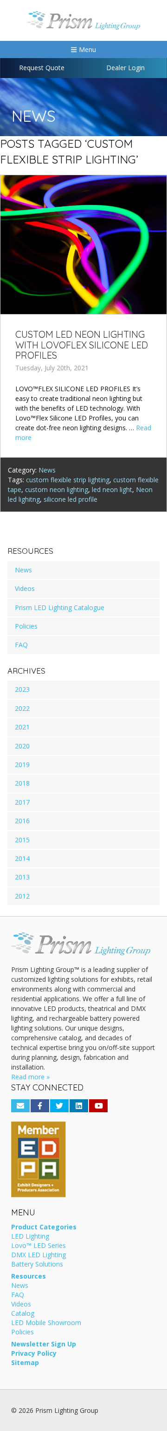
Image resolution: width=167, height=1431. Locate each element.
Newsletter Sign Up (43, 1344)
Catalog (22, 1314)
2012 (22, 896)
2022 (22, 708)
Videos (25, 588)
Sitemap (25, 1363)
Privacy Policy (34, 1354)
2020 (22, 746)
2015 (22, 839)
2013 (22, 877)
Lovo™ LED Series (38, 1246)
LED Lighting (30, 1237)
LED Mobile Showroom (46, 1323)
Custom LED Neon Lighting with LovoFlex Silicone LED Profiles (81, 344)
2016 (22, 820)
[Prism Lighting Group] (83, 20)
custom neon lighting (56, 489)
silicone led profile (70, 499)
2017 (22, 802)
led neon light (112, 489)
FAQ (21, 644)
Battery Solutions (37, 1264)
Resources (28, 1276)
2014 (22, 858)
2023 (22, 689)
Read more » (30, 1076)
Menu (86, 49)
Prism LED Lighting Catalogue (59, 607)
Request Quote (41, 67)
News (47, 470)
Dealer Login (125, 67)
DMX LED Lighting (38, 1255)
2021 (22, 726)
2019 (22, 764)
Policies (26, 626)
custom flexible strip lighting (67, 479)
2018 (22, 783)
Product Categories (44, 1227)
